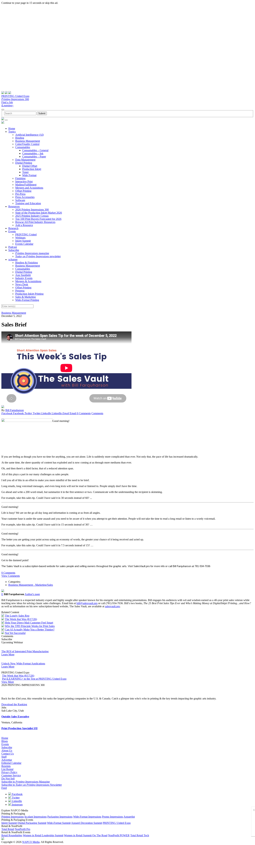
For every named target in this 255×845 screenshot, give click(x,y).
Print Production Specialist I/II (19, 728)
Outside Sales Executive (15, 716)
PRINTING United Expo (15, 96)
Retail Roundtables (11, 835)
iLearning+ (7, 105)
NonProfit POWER (119, 835)
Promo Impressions (112, 816)
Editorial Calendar (11, 762)
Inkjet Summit (23, 240)
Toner (25, 172)
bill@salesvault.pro (86, 603)
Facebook (17, 794)
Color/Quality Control (27, 144)
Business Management (27, 140)
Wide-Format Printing (27, 300)
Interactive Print (24, 181)
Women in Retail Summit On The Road (85, 835)
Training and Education (28, 203)
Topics (12, 131)
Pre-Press (20, 193)
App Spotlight (23, 275)
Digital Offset (29, 165)
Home (11, 128)
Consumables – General (35, 150)
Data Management (25, 159)
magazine (32, 253)
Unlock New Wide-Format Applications (23, 663)
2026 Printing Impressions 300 (32, 209)
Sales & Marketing (25, 296)
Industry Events (23, 278)
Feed (4, 787)
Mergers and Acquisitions (29, 187)
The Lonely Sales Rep (17, 615)
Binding (19, 137)
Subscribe (13, 250)
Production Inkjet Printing (29, 293)
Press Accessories (25, 197)
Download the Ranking (14, 704)
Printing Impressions (12, 816)
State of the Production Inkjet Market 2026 (38, 212)
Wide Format (29, 175)
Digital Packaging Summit (32, 822)
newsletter (38, 256)
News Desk (21, 284)
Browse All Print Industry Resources (35, 222)
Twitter (15, 797)
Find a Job (7, 102)
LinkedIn (16, 801)
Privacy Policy (9, 772)
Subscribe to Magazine (25, 781)
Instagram (17, 804)
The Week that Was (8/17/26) (21, 619)
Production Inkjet (31, 169)
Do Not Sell (8, 778)
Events (12, 231)
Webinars (20, 237)
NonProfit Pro (22, 829)
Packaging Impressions (60, 816)
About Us (6, 750)
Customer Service (11, 775)
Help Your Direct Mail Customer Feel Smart (29, 622)
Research (13, 228)
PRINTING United (26, 234)
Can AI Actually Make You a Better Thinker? (29, 629)
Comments (97, 413)
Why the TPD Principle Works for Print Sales (30, 626)
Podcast (12, 247)
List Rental (7, 769)
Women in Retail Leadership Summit (43, 835)
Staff (4, 756)
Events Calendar (24, 243)
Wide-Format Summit (59, 822)
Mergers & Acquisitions (28, 281)
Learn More (7, 654)
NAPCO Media (31, 841)
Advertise (6, 759)
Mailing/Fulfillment (25, 184)
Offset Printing (23, 190)
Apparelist (129, 816)
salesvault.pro (112, 606)
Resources (14, 206)
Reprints (6, 766)
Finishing (20, 178)
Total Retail (7, 829)
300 (15, 99)
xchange (13, 259)
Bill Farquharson (14, 410)
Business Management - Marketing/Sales (30, 584)
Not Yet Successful (15, 633)
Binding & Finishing (26, 262)
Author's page (32, 594)
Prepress (19, 290)
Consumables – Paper (34, 156)
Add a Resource (24, 225)
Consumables (22, 147)
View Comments (10, 575)
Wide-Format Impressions (87, 816)
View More (7, 681)
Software (20, 200)
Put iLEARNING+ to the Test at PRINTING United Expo (34, 678)
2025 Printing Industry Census (32, 215)
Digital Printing (23, 162)
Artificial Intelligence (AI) (29, 134)
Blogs (4, 741)
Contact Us (7, 753)
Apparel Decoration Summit (86, 822)
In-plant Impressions (35, 816)
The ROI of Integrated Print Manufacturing (25, 651)
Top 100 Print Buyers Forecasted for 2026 (38, 218)
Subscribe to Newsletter (31, 784)
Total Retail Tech (139, 835)
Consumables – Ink (32, 153)
